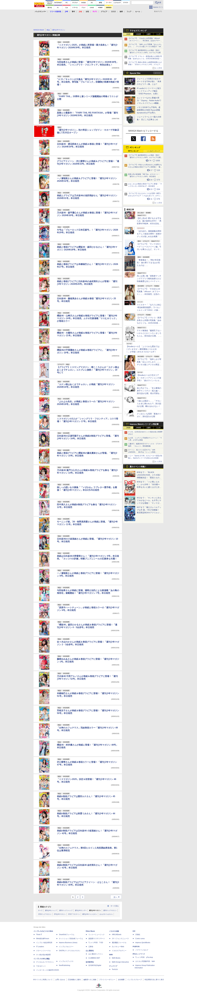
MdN (111, 955)
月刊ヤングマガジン (44, 914)
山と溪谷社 (90, 951)
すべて (40, 910)
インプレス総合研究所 (44, 943)
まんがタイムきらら (106, 914)
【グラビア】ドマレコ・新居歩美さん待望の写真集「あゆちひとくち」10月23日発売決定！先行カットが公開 (145, 58)
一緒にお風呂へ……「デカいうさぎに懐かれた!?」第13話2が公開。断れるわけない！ (149, 403)
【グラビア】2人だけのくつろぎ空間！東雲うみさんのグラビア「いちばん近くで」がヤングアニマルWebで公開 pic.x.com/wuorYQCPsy (145, 195)
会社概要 (121, 980)
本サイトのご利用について (43, 980)
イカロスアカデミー (119, 951)
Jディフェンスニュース (120, 938)
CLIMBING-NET (94, 958)
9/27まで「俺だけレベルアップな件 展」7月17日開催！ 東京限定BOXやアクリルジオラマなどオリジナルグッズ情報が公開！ (149, 512)
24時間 (138, 34)
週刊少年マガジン (95, 910)
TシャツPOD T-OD (95, 943)
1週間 (148, 34)
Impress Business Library (68, 943)
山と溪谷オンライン (95, 954)
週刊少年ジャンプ (51, 910)
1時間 (128, 34)
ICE (134, 931)
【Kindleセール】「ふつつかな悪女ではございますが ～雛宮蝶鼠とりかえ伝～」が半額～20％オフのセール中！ (142, 349)
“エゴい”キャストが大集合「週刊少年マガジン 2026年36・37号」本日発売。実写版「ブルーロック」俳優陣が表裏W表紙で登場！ (88, 82)
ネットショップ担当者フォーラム (71, 938)
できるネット (41, 966)
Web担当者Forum (42, 938)
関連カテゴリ (45, 907)
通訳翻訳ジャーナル (119, 943)
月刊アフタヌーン (74, 914)
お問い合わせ (60, 980)
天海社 (137, 934)
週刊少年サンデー (81, 910)
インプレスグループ (134, 980)
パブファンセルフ (141, 950)
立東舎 (90, 947)
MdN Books (116, 958)
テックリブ (113, 966)
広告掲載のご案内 (74, 980)
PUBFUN (136, 947)
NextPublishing (64, 965)
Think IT (39, 934)
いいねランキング (153, 151)
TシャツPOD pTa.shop (144, 957)
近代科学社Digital (94, 965)
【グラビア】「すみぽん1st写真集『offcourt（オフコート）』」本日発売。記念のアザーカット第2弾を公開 (145, 40)
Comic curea (140, 938)
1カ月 (158, 34)
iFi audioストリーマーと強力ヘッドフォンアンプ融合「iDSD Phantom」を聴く (149, 91)
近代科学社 (90, 962)
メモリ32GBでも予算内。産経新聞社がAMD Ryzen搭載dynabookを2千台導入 (148, 110)
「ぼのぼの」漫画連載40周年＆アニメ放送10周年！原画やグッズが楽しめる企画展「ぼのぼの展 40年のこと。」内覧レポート (149, 236)
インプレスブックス (66, 961)
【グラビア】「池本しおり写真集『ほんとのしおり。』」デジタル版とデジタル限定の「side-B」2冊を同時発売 (145, 46)
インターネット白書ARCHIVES (47, 970)
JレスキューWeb (118, 947)
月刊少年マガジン (60, 914)
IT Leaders (40, 947)
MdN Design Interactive (120, 962)
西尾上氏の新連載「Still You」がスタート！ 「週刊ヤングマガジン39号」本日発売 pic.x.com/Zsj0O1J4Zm (144, 176)
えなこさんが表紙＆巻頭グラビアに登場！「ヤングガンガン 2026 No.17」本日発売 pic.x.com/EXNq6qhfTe (145, 186)
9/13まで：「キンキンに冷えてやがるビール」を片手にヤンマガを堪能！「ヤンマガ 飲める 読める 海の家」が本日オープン (149, 503)
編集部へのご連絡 (89, 980)
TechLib (115, 969)
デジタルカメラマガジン (45, 962)
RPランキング (133, 151)
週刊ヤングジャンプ (66, 910)
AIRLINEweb (116, 934)
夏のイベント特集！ (138, 467)
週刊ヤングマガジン (110, 910)
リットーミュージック (96, 934)
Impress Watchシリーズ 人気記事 (144, 424)
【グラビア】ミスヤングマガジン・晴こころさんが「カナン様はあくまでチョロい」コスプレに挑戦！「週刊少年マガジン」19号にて (88, 370)
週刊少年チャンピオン (89, 914)
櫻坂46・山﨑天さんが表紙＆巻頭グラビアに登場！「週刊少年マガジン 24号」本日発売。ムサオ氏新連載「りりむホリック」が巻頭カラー (87, 318)
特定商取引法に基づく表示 (154, 980)
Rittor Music (90, 931)
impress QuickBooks (142, 943)
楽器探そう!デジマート (96, 938)
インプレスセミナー (66, 947)
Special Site (135, 73)
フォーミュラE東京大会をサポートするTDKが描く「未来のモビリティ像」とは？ (149, 81)
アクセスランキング (138, 31)
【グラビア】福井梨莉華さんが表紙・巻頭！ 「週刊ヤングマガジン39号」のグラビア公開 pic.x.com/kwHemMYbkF (145, 157)
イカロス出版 (114, 931)
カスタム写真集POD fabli (145, 961)
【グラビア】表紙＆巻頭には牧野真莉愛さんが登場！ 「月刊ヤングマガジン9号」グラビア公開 (145, 64)
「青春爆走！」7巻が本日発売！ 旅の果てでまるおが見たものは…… (148, 262)
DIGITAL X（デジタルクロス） (70, 951)
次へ (117, 897)
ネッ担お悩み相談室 (43, 955)
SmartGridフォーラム (66, 934)
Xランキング (135, 147)
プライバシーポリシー (107, 980)
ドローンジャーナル (43, 951)
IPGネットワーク (139, 954)
